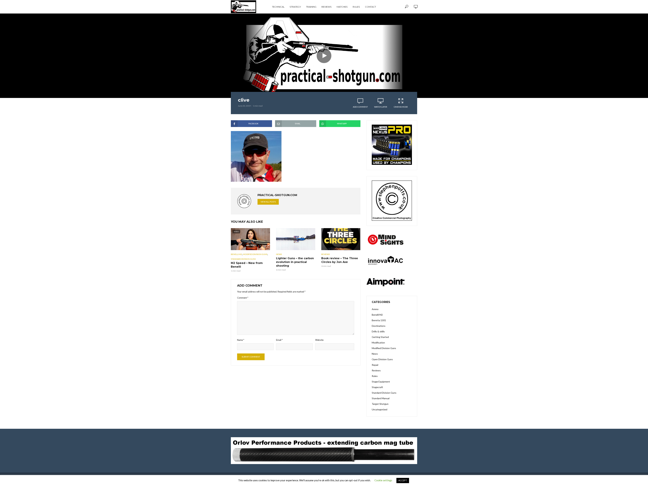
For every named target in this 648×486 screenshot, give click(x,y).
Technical (278, 6)
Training (311, 6)
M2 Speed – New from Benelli (247, 264)
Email (279, 340)
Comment (242, 297)
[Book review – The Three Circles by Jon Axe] (340, 239)
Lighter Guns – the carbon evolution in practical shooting (295, 262)
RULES (356, 6)
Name (240, 340)
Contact (370, 6)
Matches (342, 6)
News (279, 254)
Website (319, 340)
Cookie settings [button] (383, 480)
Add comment (360, 107)
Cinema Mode (401, 107)
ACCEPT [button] (402, 480)
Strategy (295, 6)
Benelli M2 (236, 254)
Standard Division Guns (243, 259)
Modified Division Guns (255, 254)
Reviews (326, 6)
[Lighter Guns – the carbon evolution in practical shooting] (295, 239)
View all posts (268, 201)
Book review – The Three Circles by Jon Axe (339, 260)
